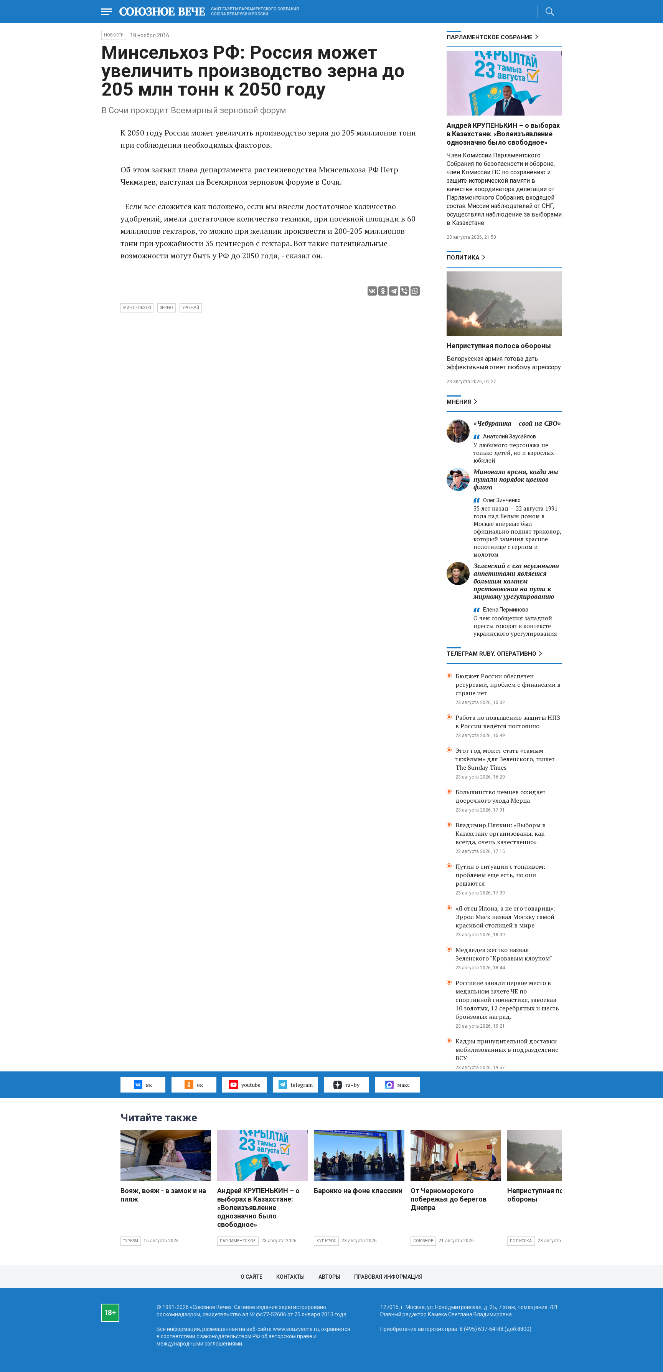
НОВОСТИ (114, 35)
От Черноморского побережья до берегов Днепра (449, 1199)
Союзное (423, 1241)
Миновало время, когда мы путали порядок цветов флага (515, 479)
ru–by (352, 1084)
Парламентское (238, 1241)
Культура (326, 1241)
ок (200, 1084)
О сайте (251, 1277)
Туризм (130, 1241)
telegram (301, 1084)
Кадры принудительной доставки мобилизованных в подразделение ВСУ (506, 1049)
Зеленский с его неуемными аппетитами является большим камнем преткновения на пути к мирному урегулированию (516, 581)
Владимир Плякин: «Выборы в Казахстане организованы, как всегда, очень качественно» (500, 833)
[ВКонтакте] (372, 291)
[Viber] (404, 291)
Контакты (290, 1277)
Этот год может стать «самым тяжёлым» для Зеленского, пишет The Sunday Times (505, 759)
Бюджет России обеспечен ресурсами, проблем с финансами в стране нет (508, 684)
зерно (166, 308)
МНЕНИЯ (459, 401)
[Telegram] (393, 291)
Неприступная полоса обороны (499, 346)
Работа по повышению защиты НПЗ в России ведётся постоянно (507, 721)
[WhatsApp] (415, 291)
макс (403, 1084)
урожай (190, 308)
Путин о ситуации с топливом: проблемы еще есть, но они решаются (500, 875)
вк (149, 1084)
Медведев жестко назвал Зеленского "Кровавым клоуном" (503, 954)
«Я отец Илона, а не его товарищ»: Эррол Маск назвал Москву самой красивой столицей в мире (505, 916)
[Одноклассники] (383, 291)
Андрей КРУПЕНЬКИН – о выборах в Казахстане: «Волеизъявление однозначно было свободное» (503, 133)
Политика (463, 257)
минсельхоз (137, 308)
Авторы (329, 1277)
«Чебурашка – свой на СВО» (517, 423)
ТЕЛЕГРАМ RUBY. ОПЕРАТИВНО (491, 653)
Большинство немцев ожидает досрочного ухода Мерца (500, 796)
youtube (251, 1084)
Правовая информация (388, 1277)
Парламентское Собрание (490, 37)
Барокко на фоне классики (358, 1191)
